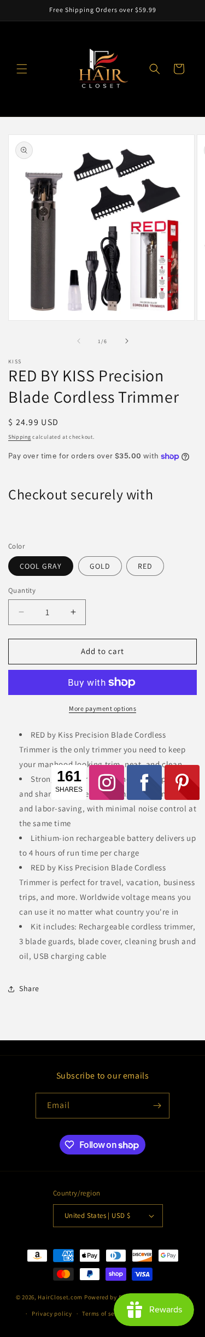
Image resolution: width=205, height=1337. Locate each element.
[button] (22, 69)
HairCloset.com (60, 1296)
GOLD (100, 566)
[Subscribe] (157, 1105)
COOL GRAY (41, 566)
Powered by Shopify (112, 1296)
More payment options (102, 708)
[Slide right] (127, 341)
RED (145, 566)
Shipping (19, 436)
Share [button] (29, 988)
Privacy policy (52, 1313)
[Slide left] (79, 341)
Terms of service (105, 1313)
